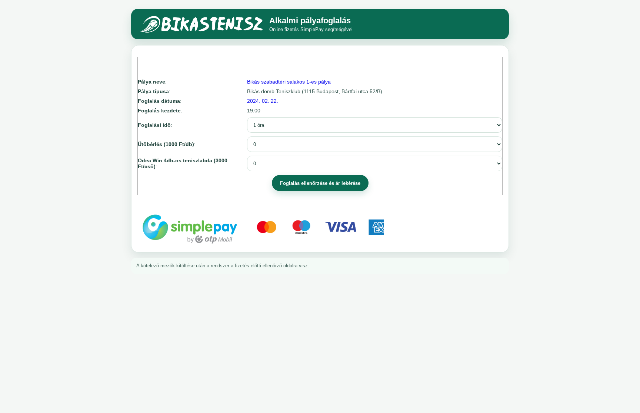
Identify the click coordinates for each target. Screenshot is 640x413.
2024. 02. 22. (262, 101)
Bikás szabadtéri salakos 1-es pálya (289, 82)
